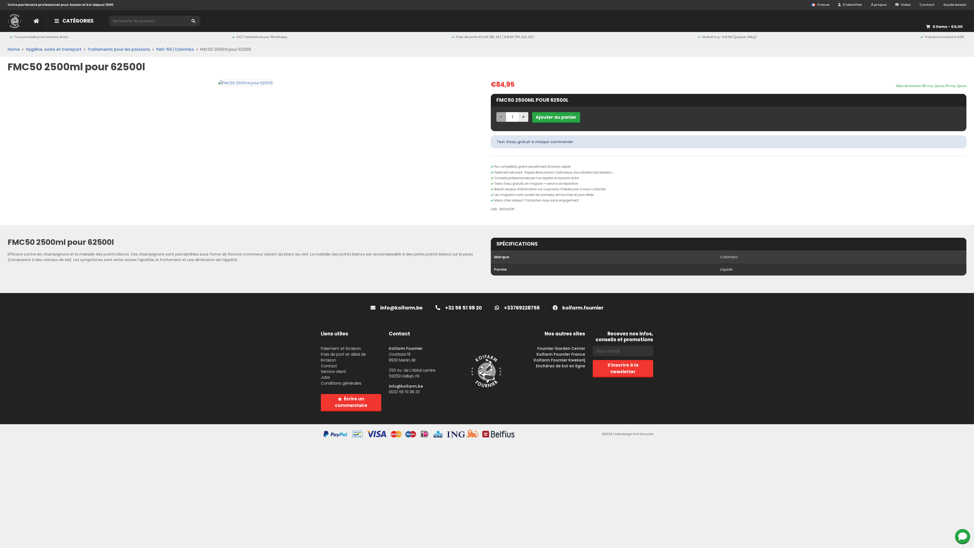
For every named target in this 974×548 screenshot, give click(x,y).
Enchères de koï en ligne (560, 366)
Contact (926, 4)
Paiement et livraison (341, 348)
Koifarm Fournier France (560, 354)
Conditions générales (341, 383)
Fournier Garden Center (561, 348)
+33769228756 (521, 307)
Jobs (325, 377)
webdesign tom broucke (634, 434)
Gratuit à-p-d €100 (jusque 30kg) (729, 37)
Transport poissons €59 (944, 37)
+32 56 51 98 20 (463, 307)
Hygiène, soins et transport (53, 49)
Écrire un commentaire (351, 402)
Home (14, 49)
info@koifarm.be (401, 307)
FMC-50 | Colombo (175, 49)
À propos (878, 4)
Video (906, 4)
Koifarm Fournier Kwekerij (559, 360)
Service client (333, 371)
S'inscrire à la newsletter (622, 368)
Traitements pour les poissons (119, 49)
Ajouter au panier (556, 117)
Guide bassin (954, 4)
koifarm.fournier (582, 307)
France (823, 4)
